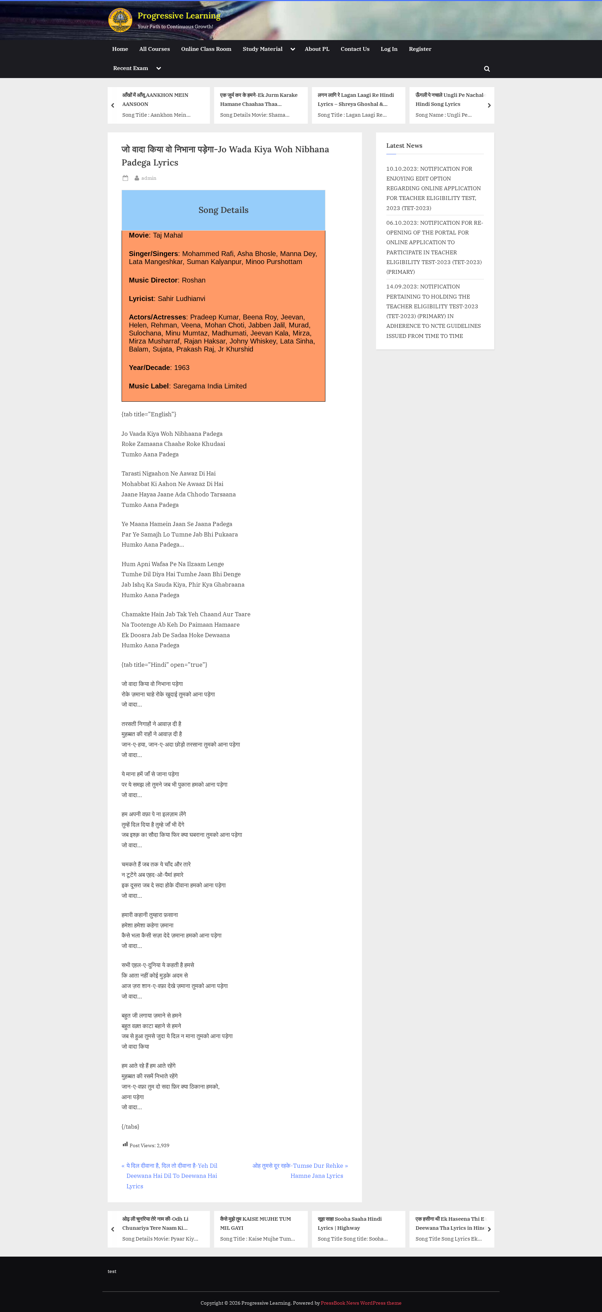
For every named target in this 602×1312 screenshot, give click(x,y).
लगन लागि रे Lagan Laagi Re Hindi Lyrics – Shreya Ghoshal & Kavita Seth (356, 100)
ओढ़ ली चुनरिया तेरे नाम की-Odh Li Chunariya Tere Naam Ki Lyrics (155, 1224)
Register (420, 48)
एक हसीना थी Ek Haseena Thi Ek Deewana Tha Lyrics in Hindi (452, 1223)
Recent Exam (130, 67)
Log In (389, 48)
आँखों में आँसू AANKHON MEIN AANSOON (155, 99)
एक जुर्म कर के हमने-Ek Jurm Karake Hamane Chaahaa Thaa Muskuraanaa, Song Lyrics (259, 100)
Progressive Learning (179, 15)
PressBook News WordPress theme (361, 1303)
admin (148, 177)
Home (120, 48)
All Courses (154, 48)
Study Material (263, 48)
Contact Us (355, 48)
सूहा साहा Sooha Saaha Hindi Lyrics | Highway (350, 1223)
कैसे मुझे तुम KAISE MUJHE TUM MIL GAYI (255, 1223)
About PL (317, 48)
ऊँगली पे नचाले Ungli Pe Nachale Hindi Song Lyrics (451, 99)
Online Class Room (206, 48)
